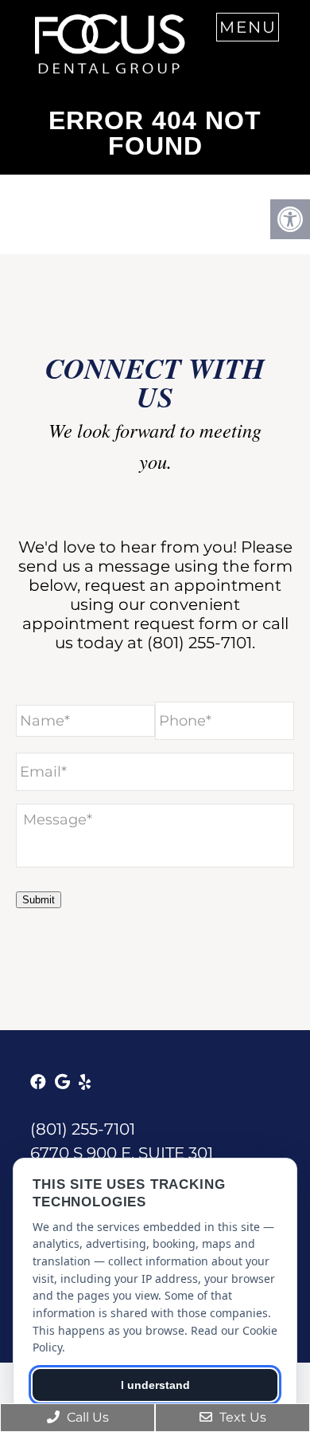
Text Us (241, 1417)
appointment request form (130, 623)
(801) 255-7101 (199, 642)
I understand (155, 1385)
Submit (38, 900)
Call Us (86, 1417)
